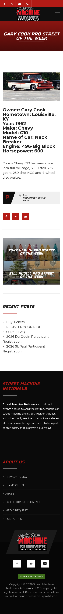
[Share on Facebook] (6, 216)
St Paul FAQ (15, 332)
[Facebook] (4, 3)
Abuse (9, 493)
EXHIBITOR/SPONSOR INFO (23, 502)
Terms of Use (15, 485)
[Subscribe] (19, 3)
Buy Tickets (15, 322)
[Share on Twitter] (15, 216)
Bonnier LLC (30, 588)
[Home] (27, 14)
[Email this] (25, 216)
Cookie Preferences (32, 576)
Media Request (16, 510)
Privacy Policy (16, 476)
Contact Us (13, 518)
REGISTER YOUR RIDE (23, 327)
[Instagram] (11, 3)
